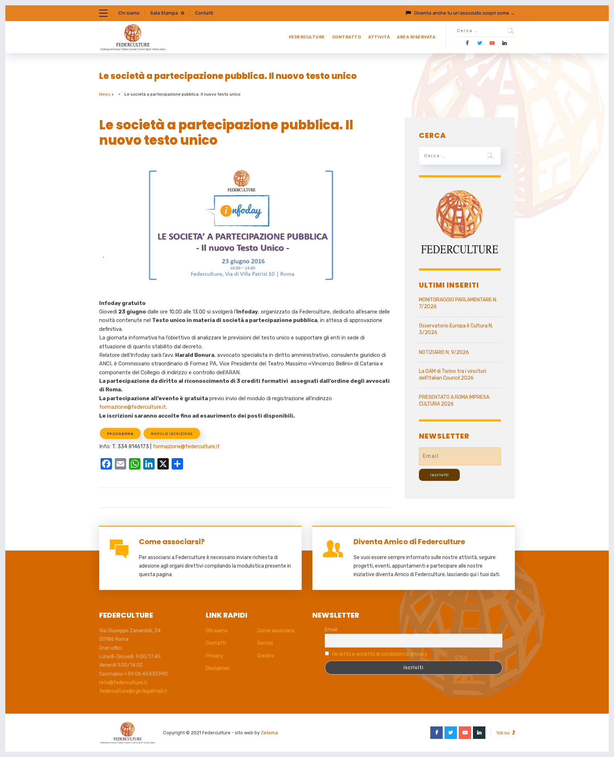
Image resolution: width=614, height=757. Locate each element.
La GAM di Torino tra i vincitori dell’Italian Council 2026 (452, 374)
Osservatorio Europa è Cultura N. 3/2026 (456, 329)
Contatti (204, 13)
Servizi (265, 643)
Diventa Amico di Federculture (409, 542)
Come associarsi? (172, 542)
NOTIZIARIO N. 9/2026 (444, 352)
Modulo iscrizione (172, 434)
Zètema (269, 732)
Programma (120, 434)
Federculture (307, 36)
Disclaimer (218, 668)
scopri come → (499, 13)
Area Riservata (416, 36)
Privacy (214, 656)
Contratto (346, 36)
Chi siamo (129, 13)
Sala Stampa (164, 13)
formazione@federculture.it (132, 407)
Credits (265, 656)
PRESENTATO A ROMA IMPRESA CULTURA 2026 (454, 400)
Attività (379, 36)
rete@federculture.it (123, 683)
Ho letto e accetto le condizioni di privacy (379, 654)
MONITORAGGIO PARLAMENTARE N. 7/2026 (458, 303)
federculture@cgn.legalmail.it (133, 691)
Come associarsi (276, 631)
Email (331, 630)
